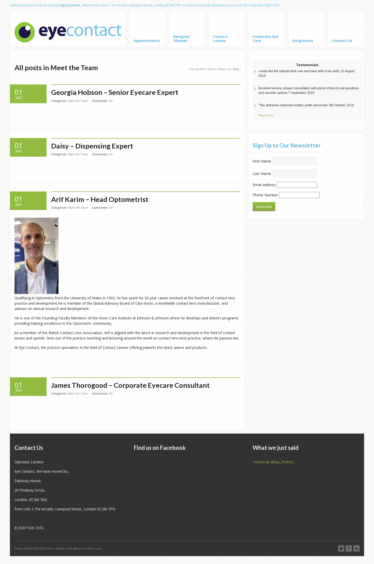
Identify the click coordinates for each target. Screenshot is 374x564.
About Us (224, 69)
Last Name (262, 173)
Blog (236, 69)
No (102, 101)
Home (211, 69)
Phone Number (265, 194)
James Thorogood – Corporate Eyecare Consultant (130, 385)
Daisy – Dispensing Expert (92, 146)
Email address (264, 184)
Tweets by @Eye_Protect (273, 461)
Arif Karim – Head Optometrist (99, 199)
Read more (266, 101)
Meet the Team (78, 101)
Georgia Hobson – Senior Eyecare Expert (114, 92)
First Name (262, 161)
